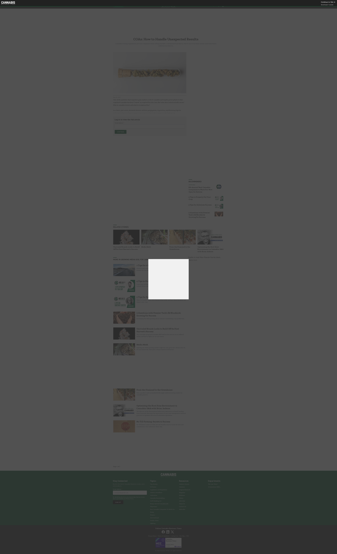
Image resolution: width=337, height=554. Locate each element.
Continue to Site (328, 2)
